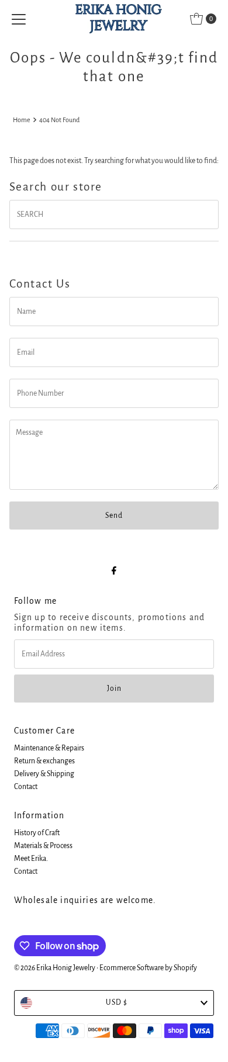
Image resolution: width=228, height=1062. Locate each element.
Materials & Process (43, 846)
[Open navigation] (18, 19)
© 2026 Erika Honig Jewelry (54, 968)
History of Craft (37, 833)
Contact (25, 787)
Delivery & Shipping (44, 774)
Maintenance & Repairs (49, 748)
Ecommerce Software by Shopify (148, 968)
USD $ (116, 1002)
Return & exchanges (44, 761)
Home (21, 119)
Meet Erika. (31, 859)
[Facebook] (114, 571)
